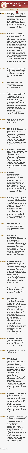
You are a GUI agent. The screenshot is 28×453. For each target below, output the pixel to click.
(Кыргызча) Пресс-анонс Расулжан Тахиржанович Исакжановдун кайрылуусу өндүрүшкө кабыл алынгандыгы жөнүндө (16, 342)
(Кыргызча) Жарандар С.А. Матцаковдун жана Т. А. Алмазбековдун (15, 120)
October (6, 13)
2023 (3, 13)
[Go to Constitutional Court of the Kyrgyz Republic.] (0, 13)
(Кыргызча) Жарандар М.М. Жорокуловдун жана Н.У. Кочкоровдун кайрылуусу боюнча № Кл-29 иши (15, 290)
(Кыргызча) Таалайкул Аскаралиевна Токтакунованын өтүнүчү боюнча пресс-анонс (15, 85)
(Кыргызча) (11, 33)
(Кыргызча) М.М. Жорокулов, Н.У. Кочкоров (16, 351)
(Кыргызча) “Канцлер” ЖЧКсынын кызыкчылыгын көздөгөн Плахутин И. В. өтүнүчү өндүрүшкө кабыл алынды (16, 227)
